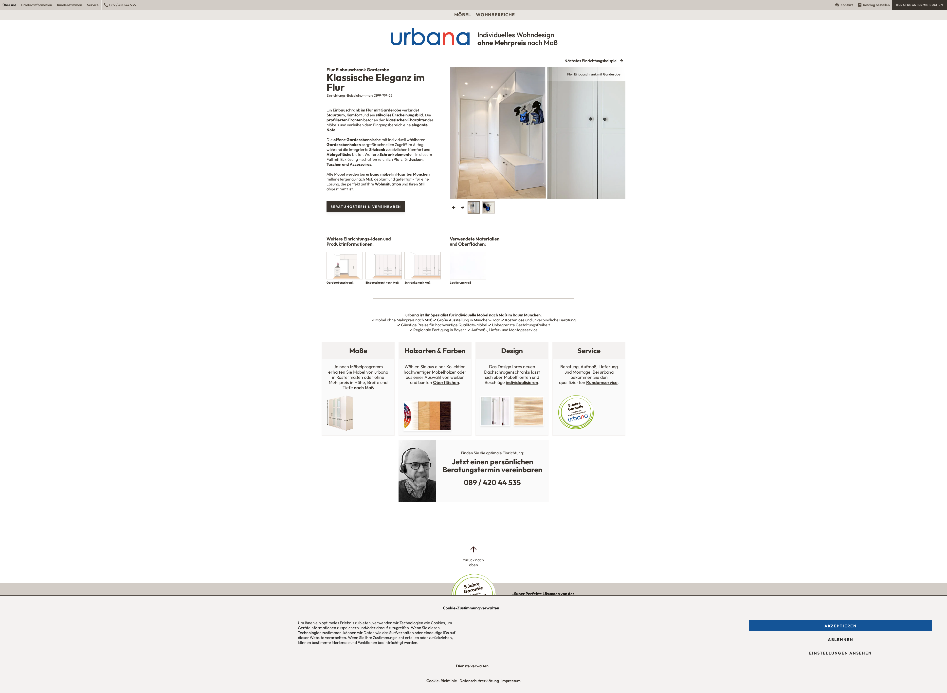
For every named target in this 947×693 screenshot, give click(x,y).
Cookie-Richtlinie (441, 680)
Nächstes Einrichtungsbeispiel (591, 60)
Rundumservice (602, 382)
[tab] (474, 207)
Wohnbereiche (495, 15)
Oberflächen (446, 382)
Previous (454, 207)
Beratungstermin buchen (919, 5)
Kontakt (846, 5)
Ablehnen (840, 639)
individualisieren (522, 382)
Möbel (462, 15)
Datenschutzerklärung (479, 680)
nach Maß (364, 387)
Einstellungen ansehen (840, 653)
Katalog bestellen (876, 5)
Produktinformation (36, 5)
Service (93, 5)
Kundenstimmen (69, 5)
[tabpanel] (537, 133)
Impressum (511, 680)
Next (463, 207)
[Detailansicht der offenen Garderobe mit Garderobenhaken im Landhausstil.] (537, 133)
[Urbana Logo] (473, 5)
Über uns (9, 5)
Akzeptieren (840, 625)
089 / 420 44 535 (122, 5)
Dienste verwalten (472, 665)
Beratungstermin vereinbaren (365, 206)
